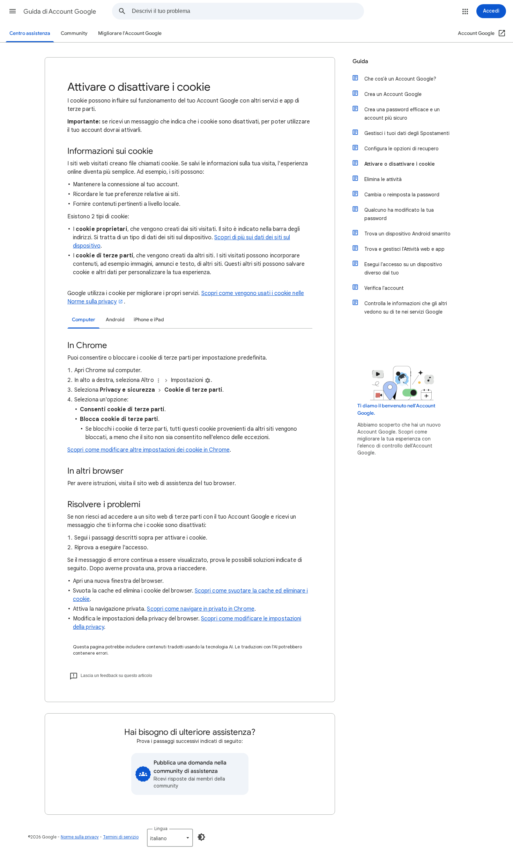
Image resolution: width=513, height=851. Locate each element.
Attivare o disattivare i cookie (399, 164)
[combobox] (248, 11)
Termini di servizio (121, 836)
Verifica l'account (384, 288)
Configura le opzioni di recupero (401, 148)
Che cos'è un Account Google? (400, 79)
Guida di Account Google (59, 11)
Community (74, 33)
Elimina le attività (383, 179)
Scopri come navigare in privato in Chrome (200, 608)
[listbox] (170, 838)
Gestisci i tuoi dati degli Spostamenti (406, 133)
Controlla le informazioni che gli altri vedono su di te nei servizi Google (405, 307)
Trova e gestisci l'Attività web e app (404, 249)
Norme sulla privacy (80, 836)
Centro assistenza (29, 33)
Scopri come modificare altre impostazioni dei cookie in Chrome (148, 449)
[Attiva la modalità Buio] (201, 837)
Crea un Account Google (393, 94)
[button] (12, 11)
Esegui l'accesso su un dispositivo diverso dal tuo (403, 268)
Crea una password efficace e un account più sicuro (402, 113)
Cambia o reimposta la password (401, 194)
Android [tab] (115, 320)
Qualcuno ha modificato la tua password (399, 214)
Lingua (161, 828)
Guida (360, 61)
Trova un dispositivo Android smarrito (407, 234)
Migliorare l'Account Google (130, 33)
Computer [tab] (83, 320)
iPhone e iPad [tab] (149, 320)
